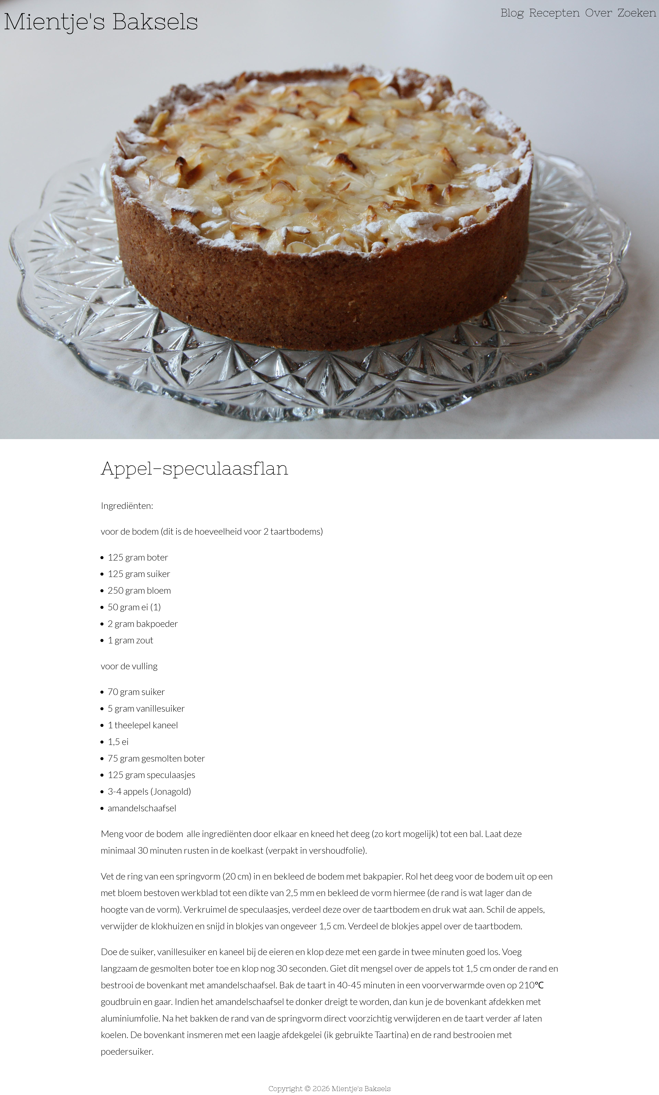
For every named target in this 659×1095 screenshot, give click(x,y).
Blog (512, 12)
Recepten (554, 12)
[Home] (100, 19)
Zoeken (636, 12)
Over (598, 12)
